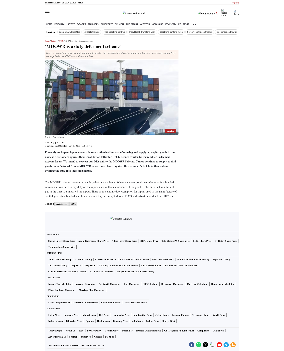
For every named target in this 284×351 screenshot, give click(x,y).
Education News (74, 321)
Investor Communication (148, 330)
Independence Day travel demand (232, 32)
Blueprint (107, 24)
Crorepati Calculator (84, 284)
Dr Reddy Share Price (226, 241)
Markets (93, 24)
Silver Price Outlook (151, 265)
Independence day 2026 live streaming (135, 271)
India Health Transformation (142, 32)
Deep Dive (76, 265)
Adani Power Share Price (124, 241)
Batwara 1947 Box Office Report (181, 265)
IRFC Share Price (149, 241)
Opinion (119, 24)
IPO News (104, 315)
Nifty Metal (89, 265)
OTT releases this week (101, 271)
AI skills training (91, 32)
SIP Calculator (150, 284)
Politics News (152, 321)
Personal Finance (180, 315)
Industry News (55, 321)
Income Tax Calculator (59, 284)
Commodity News (121, 315)
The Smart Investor (138, 24)
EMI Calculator (132, 284)
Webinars (157, 24)
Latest (71, 24)
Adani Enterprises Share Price (93, 241)
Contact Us (218, 330)
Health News (103, 321)
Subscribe (86, 336)
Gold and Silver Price (163, 259)
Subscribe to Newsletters (85, 302)
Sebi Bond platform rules (171, 32)
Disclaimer (127, 330)
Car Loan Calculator (197, 284)
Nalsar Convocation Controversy (193, 259)
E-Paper (81, 24)
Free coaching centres (114, 32)
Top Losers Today (221, 259)
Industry (54, 41)
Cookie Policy (111, 330)
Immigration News (142, 315)
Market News (89, 315)
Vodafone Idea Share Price (61, 247)
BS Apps (109, 336)
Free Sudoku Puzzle (111, 302)
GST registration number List (179, 330)
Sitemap (73, 336)
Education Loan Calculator (61, 290)
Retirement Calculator (172, 284)
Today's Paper (55, 330)
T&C (81, 330)
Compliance (203, 330)
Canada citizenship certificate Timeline (67, 271)
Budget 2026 (168, 321)
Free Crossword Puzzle (135, 302)
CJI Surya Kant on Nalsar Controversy (118, 265)
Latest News (54, 315)
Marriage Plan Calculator (92, 290)
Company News (71, 315)
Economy (170, 24)
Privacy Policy (94, 330)
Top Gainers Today (57, 265)
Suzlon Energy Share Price (61, 241)
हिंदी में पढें (235, 3)
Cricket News (161, 315)
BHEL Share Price (202, 241)
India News (136, 321)
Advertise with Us (57, 336)
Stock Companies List (59, 302)
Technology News (200, 315)
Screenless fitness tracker (199, 32)
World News (219, 315)
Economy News (120, 321)
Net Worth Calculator (109, 284)
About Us (70, 330)
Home (49, 24)
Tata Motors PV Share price (175, 241)
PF (179, 24)
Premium (59, 24)
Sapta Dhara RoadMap (69, 32)
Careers (98, 336)
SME (61, 41)
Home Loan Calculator (222, 284)
